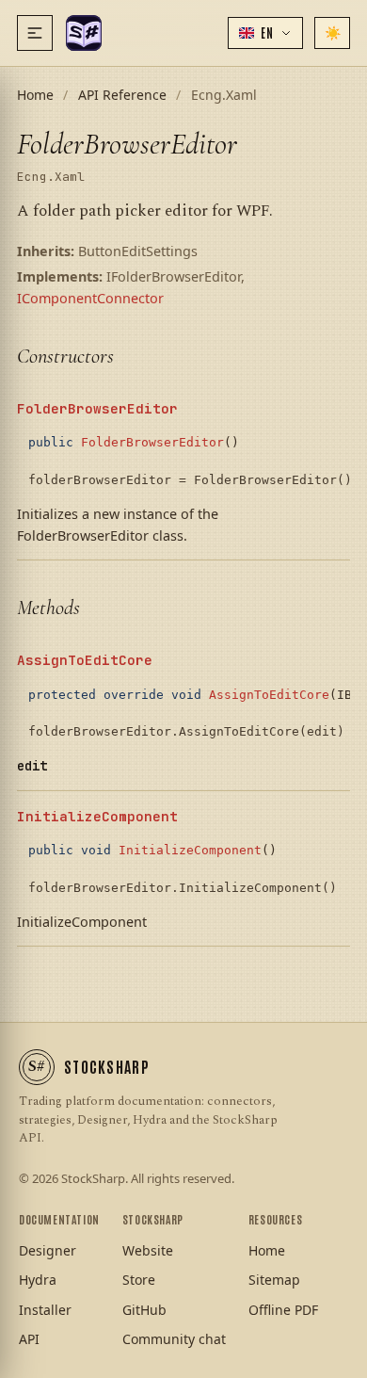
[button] (265, 33)
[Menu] (35, 33)
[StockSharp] (84, 33)
